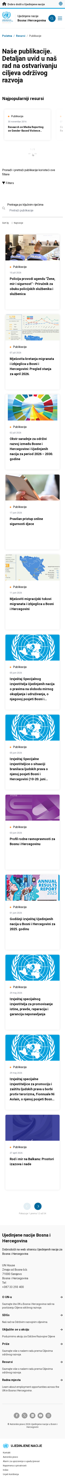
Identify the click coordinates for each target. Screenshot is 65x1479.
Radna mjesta (11, 1380)
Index (5, 1470)
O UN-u (7, 1297)
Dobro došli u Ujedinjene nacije (26, 4)
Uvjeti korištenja (11, 1474)
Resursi (7, 1362)
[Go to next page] (38, 1206)
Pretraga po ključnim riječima (25, 204)
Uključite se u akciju (15, 1329)
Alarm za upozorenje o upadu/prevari (21, 1461)
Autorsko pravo (10, 1457)
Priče (5, 1344)
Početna (7, 35)
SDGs (6, 1315)
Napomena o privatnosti (15, 1465)
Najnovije (18, 223)
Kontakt (6, 1452)
